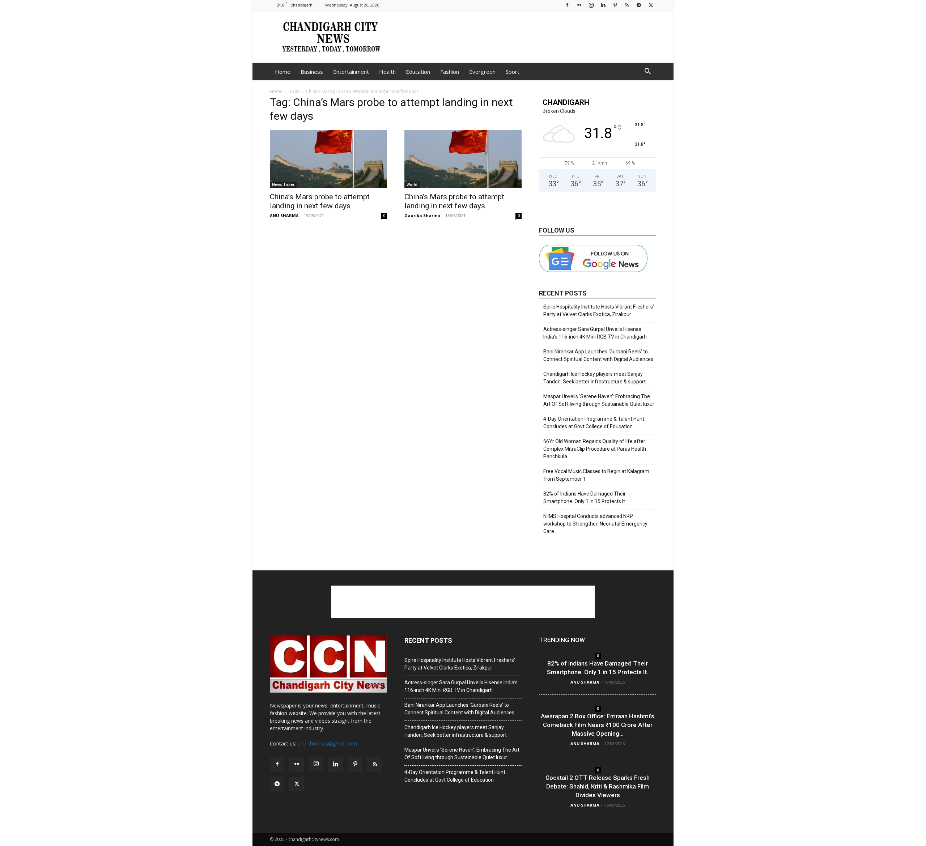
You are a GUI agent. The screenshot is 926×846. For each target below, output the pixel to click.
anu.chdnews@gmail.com (327, 743)
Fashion (449, 71)
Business (312, 71)
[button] (647, 72)
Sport (512, 71)
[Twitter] (650, 5)
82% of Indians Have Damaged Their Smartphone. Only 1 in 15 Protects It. (584, 497)
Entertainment (351, 71)
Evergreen (482, 71)
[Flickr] (579, 5)
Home (282, 71)
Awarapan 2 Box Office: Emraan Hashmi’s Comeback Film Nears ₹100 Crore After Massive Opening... (597, 725)
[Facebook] (567, 5)
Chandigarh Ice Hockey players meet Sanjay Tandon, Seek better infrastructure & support (594, 377)
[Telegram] (638, 5)
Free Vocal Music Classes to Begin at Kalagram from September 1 (596, 475)
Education (418, 71)
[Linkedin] (603, 5)
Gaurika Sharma (422, 215)
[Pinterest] (614, 5)
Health (387, 71)
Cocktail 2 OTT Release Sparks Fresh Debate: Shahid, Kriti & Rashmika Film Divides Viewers (597, 786)
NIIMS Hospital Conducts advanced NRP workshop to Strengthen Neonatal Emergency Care (595, 523)
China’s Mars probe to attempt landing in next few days (320, 201)
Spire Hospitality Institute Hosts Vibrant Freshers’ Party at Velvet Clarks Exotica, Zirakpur (598, 310)
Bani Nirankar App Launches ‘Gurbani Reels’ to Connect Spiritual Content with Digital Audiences (598, 355)
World (412, 184)
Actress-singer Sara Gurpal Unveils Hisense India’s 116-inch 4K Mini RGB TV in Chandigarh (595, 333)
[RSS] (626, 5)
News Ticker (283, 184)
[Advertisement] (524, 36)
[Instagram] (591, 5)
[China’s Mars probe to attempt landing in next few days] (328, 159)
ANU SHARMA (284, 215)
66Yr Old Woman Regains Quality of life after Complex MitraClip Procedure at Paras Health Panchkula (594, 448)
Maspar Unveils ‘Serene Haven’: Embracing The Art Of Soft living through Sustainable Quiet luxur (598, 400)
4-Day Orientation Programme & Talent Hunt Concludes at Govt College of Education (593, 422)
